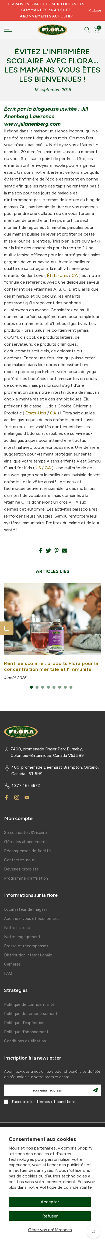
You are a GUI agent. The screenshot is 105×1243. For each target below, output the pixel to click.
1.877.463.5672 (26, 785)
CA (75, 275)
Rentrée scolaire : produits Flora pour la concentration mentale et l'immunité (51, 666)
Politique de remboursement (30, 1013)
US (38, 467)
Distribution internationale (28, 955)
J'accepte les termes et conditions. (43, 1101)
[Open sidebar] (6, 628)
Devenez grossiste (21, 869)
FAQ (8, 973)
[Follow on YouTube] (26, 797)
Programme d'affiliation (26, 878)
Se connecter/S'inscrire (25, 832)
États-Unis (57, 275)
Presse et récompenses (26, 946)
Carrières (12, 964)
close (96, 10)
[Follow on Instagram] (16, 797)
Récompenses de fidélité (27, 850)
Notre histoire (17, 927)
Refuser (50, 1216)
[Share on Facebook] (40, 551)
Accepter (50, 1201)
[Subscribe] (95, 1090)
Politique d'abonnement (26, 1031)
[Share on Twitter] (48, 551)
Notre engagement (22, 936)
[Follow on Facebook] (6, 797)
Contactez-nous (19, 860)
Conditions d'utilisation (25, 1041)
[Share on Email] (64, 551)
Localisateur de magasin (26, 909)
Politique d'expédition (24, 1022)
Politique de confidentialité (66, 1187)
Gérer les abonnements (26, 841)
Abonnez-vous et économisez (32, 918)
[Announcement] (46, 10)
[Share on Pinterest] (56, 551)
